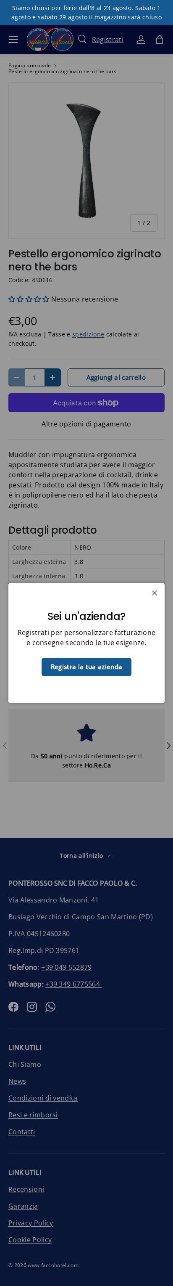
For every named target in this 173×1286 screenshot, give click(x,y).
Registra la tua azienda (86, 666)
